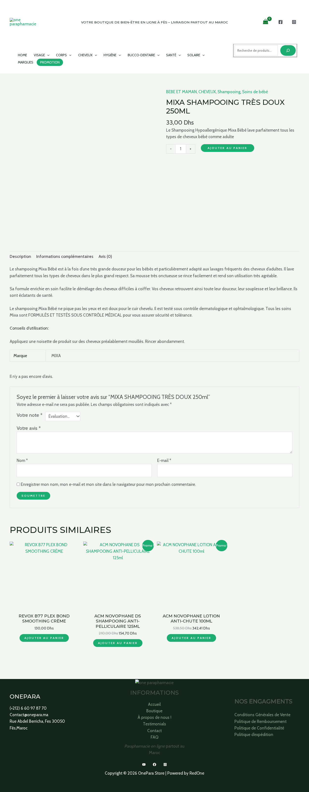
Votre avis (29, 428)
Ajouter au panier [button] (44, 638)
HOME (22, 55)
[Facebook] (280, 22)
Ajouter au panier (227, 148)
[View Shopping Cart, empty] (265, 22)
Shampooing (229, 91)
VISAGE (39, 55)
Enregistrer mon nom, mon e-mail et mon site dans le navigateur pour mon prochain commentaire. (108, 484)
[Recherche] (288, 50)
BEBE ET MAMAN (181, 91)
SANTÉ (171, 55)
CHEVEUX (85, 55)
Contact (154, 730)
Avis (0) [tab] (105, 256)
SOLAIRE (193, 55)
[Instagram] (294, 22)
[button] (47, 55)
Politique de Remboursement (260, 721)
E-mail (164, 460)
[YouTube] (144, 764)
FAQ (154, 737)
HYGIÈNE (110, 55)
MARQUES (25, 62)
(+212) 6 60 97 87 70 (28, 708)
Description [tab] (20, 256)
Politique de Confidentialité (259, 728)
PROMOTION (50, 62)
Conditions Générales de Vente (262, 714)
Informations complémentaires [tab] (64, 256)
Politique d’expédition (253, 734)
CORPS (61, 55)
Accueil (154, 704)
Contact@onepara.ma (29, 714)
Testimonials (154, 723)
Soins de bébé (255, 91)
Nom (22, 460)
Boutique (154, 710)
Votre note (29, 415)
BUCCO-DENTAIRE (141, 55)
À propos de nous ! (154, 717)
